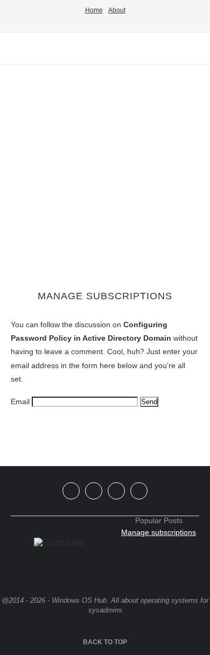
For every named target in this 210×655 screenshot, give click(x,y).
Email (20, 401)
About (116, 10)
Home (94, 10)
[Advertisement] (105, 178)
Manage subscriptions (158, 532)
